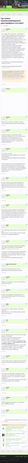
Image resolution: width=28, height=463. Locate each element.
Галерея (15, 7)
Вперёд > (6, 25)
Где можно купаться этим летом (14, 438)
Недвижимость (20, 430)
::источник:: (4, 59)
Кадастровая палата (9, 430)
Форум (9, 7)
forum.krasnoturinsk (6, 67)
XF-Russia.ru (6, 460)
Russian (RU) (3, 456)
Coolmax (7, 445)
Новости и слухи (16, 445)
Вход (25, 1)
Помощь (25, 456)
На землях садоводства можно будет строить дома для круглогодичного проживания (15, 428)
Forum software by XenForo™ (14, 459)
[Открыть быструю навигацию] (26, 14)
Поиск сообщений (4, 9)
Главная (3, 7)
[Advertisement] (14, 103)
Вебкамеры (22, 7)
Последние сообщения (13, 9)
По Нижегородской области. (12, 248)
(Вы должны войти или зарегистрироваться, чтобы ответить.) (16, 419)
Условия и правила (19, 456)
